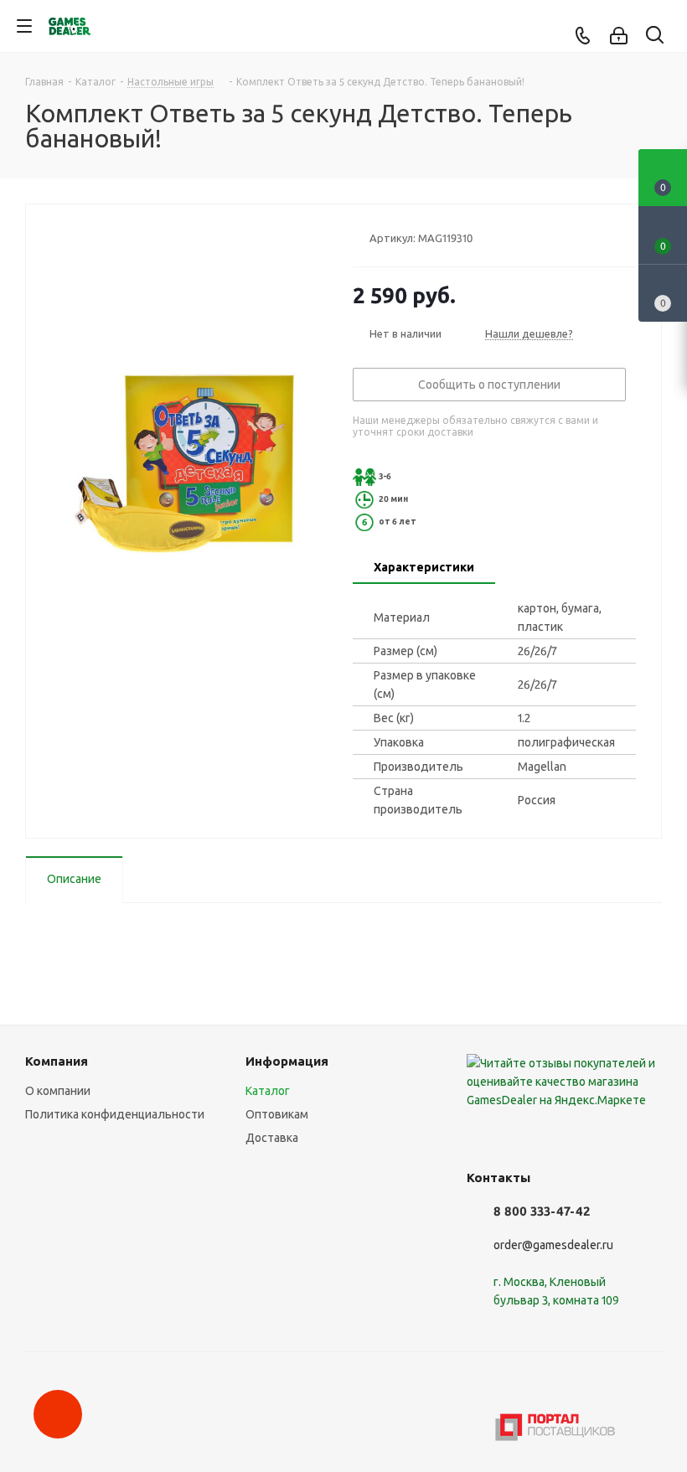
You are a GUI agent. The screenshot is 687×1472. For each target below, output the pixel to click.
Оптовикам (276, 1114)
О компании (57, 1091)
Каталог (267, 1091)
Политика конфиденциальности (114, 1114)
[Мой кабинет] (619, 36)
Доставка (271, 1137)
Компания (56, 1061)
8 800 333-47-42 (541, 1211)
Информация (286, 1061)
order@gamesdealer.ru (553, 1245)
